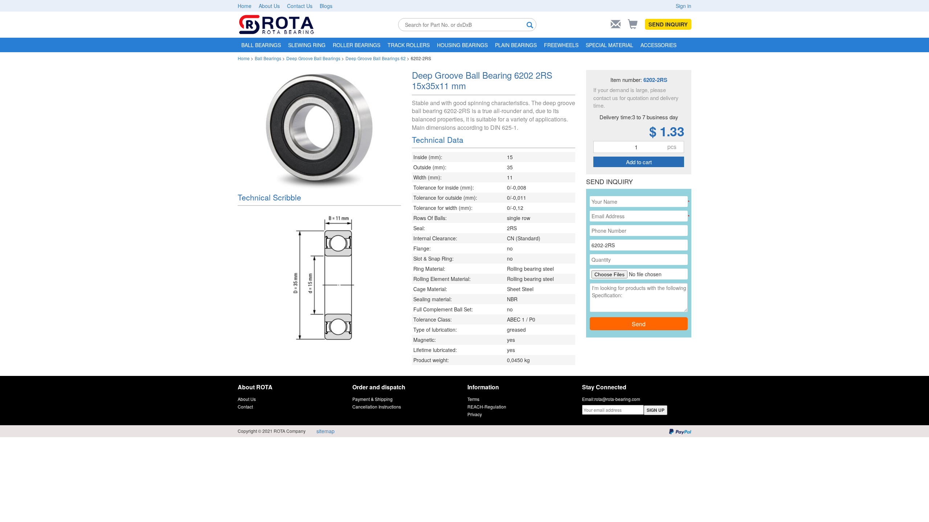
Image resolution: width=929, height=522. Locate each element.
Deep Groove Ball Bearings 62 (375, 58)
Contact (245, 406)
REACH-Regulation (486, 406)
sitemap (325, 431)
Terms (473, 399)
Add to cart (639, 162)
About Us (269, 5)
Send (639, 324)
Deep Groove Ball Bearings (313, 58)
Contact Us (299, 5)
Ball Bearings (268, 58)
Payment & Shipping (372, 399)
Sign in (683, 5)
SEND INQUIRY (668, 24)
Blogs (326, 5)
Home (244, 5)
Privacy (474, 414)
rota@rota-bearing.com (617, 399)
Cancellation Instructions (376, 406)
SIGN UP (655, 410)
